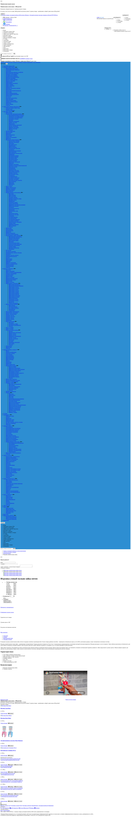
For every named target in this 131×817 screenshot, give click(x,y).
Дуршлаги (11, 149)
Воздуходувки (12, 196)
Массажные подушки (14, 296)
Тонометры (12, 310)
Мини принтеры (10, 85)
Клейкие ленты (13, 199)
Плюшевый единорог (14, 376)
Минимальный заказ (8, 638)
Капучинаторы (12, 152)
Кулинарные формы (14, 155)
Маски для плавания (11, 460)
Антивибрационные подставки (16, 115)
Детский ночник (13, 401)
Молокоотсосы (12, 389)
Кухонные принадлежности (13, 139)
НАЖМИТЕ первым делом (26, 58)
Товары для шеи (10, 319)
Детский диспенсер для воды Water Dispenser (12, 740)
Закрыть (3, 13)
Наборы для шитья (11, 188)
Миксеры (11, 163)
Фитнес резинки (10, 475)
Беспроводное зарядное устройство (15, 72)
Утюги (8, 257)
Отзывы (24, 62)
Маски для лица (10, 282)
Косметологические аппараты (16, 285)
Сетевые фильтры (13, 217)
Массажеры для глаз (14, 287)
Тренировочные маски (12, 472)
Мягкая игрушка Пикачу (15, 370)
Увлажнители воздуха (12, 256)
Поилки (8, 489)
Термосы (9, 254)
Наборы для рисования (14, 409)
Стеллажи (9, 250)
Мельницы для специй (14, 161)
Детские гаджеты (11, 353)
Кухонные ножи (13, 158)
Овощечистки (12, 169)
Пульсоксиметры (13, 306)
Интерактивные (10, 357)
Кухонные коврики (13, 157)
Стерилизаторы (13, 218)
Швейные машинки (14, 224)
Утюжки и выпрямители (15, 325)
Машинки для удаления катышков (17, 204)
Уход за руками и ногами (12, 330)
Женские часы (10, 508)
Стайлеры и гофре (13, 323)
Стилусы (9, 96)
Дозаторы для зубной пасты (15, 117)
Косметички (9, 281)
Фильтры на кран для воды (15, 180)
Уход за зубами (10, 327)
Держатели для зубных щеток (16, 116)
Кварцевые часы (10, 509)
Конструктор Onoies (14, 403)
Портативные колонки (12, 93)
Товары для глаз (10, 315)
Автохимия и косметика (12, 432)
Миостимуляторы (13, 298)
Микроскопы (10, 82)
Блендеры (11, 143)
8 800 (100, 17)
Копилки (9, 138)
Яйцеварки (12, 184)
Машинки (9, 363)
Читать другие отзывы (71, 699)
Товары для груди (11, 316)
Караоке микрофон (11, 78)
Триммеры (9, 320)
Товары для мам (10, 382)
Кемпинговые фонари (14, 238)
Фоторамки (9, 260)
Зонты (8, 417)
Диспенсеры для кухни (14, 148)
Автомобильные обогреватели (16, 443)
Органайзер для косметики (13, 311)
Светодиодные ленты (14, 242)
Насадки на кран (13, 166)
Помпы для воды (13, 172)
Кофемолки (12, 201)
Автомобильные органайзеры (13, 428)
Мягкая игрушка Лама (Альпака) (17, 369)
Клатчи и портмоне (11, 423)
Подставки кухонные (14, 171)
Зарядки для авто (13, 448)
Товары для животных (8, 478)
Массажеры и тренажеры (12, 283)
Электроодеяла (10, 266)
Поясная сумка (10, 420)
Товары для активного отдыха (14, 468)
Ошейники (9, 486)
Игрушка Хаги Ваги (6, 708)
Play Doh (11, 396)
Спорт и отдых (7, 455)
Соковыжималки (13, 176)
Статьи (6, 805)
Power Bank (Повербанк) (12, 68)
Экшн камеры (10, 104)
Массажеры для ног (13, 289)
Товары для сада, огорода (12, 255)
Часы (4, 506)
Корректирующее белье (12, 278)
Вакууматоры (12, 195)
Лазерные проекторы (11, 519)
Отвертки (11, 207)
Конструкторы (10, 359)
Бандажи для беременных (15, 384)
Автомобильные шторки (12, 430)
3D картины (9, 112)
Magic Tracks (12, 395)
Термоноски (9, 467)
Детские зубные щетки (14, 386)
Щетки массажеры (13, 303)
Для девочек (9, 354)
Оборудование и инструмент (13, 441)
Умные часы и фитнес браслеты (10, 106)
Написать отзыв (4, 699)
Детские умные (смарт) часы (13, 107)
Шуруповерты (12, 225)
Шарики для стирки (14, 127)
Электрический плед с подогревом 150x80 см (11, 781)
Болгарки (11, 193)
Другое (8, 105)
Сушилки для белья (13, 220)
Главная (2, 62)
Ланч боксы (9, 186)
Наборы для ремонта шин (15, 450)
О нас (34, 62)
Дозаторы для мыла (13, 118)
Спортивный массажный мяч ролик (9, 796)
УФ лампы (11, 343)
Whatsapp (32, 808)
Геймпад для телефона (12, 74)
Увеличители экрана (11, 100)
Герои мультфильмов (11, 352)
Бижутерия (5, 514)
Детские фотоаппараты (14, 400)
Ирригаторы (9, 276)
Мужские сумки (10, 419)
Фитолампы (9, 258)
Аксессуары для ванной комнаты (14, 114)
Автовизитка (10, 427)
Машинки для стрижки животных (15, 483)
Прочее (11, 378)
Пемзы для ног (12, 337)
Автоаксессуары (7, 425)
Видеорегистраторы (11, 435)
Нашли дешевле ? (7, 602)
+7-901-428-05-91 (5, 808)
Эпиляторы (9, 346)
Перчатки (9, 231)
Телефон (3, 564)
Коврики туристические (12, 459)
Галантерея (6, 414)
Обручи (8, 462)
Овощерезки (12, 168)
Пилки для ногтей (13, 338)
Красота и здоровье (8, 268)
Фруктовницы (12, 181)
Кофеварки (11, 154)
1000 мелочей (6, 505)
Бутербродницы (13, 144)
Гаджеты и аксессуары (8, 67)
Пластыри (11, 339)
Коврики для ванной (14, 121)
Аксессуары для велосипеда (13, 456)
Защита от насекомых (12, 137)
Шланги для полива (11, 262)
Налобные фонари (11, 499)
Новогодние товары (8, 515)
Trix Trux (11, 397)
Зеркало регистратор (11, 438)
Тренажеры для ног (13, 299)
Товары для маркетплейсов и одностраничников (14, 551)
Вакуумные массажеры (14, 284)
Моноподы (9, 87)
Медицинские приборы (12, 304)
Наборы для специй (14, 164)
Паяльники (12, 209)
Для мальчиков (10, 355)
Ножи (8, 500)
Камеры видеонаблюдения (13, 77)
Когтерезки (9, 481)
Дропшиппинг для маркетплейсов (39, 805)
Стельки (11, 341)
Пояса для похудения (11, 314)
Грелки (11, 331)
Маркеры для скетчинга (14, 407)
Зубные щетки (10, 274)
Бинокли (9, 495)
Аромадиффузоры (11, 131)
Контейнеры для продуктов (15, 153)
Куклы (8, 360)
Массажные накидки (14, 294)
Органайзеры (10, 229)
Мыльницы (12, 123)
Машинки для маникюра (15, 336)
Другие (11, 129)
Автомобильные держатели (13, 69)
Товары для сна (10, 317)
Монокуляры (10, 497)
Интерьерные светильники (15, 236)
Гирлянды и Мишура (11, 516)
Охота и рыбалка (7, 494)
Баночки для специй (14, 142)
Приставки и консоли (12, 379)
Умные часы (9, 109)
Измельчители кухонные (15, 150)
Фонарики (11, 249)
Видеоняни (12, 385)
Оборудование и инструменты (14, 192)
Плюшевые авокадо (14, 375)
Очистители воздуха (14, 208)
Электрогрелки (10, 265)
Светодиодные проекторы (15, 244)
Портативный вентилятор (13, 94)
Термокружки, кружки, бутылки (14, 252)
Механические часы (11, 510)
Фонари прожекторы (14, 247)
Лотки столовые (13, 160)
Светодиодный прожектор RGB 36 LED (10, 760)
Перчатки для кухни (14, 170)
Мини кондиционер (11, 187)
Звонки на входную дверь (15, 198)
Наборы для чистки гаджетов (13, 88)
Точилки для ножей (13, 179)
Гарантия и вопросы (17, 62)
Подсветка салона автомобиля (14, 452)
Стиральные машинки (14, 219)
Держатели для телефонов (13, 436)
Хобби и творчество (11, 391)
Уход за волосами (11, 321)
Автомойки (12, 444)
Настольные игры (11, 364)
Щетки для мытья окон (12, 263)
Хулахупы (11, 301)
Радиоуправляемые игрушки (13, 380)
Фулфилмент (30, 62)
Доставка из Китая (26, 805)
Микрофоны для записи (12, 83)
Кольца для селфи (11, 80)
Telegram (37, 808)
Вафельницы (12, 145)
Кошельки (9, 418)
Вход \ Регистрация (5, 810)
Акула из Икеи (12, 366)
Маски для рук (12, 335)
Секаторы (11, 215)
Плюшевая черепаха (14, 374)
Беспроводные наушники (12, 73)
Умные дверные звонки (12, 101)
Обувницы (9, 228)
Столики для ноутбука (12, 98)
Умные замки (12, 223)
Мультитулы (9, 498)
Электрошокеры (10, 503)
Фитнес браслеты (11, 110)
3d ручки (11, 393)
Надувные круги (10, 461)
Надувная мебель (11, 190)
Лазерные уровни (13, 202)
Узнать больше (4, 713)
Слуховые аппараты (14, 308)
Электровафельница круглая (7, 774)
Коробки (9, 513)
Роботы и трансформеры (12, 381)
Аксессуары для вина (14, 141)
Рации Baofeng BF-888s (6, 767)
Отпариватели (10, 230)
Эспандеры (9, 476)
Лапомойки (9, 482)
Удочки (8, 502)
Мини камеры (10, 84)
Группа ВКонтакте (24, 808)
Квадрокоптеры (10, 358)
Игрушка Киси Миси (6, 718)
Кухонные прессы (13, 159)
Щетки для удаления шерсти (13, 492)
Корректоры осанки (11, 279)
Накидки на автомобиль (12, 439)
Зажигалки (9, 136)
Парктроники (12, 451)
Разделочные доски (13, 174)
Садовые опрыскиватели (12, 234)
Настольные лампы (13, 240)
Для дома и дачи (7, 111)
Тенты (8, 466)
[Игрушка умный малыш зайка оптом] (12, 570)
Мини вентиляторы (13, 206)
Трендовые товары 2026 (8, 66)
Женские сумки (10, 416)
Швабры (9, 261)
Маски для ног (12, 333)
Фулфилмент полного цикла (7, 612)
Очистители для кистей (12, 312)
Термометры (12, 309)
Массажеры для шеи (14, 292)
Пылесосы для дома (14, 214)
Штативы (9, 102)
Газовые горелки (13, 197)
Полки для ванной (13, 126)
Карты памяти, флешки (12, 79)
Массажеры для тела (14, 290)
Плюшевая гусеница (14, 371)
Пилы (10, 212)
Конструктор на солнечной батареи (17, 405)
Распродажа (6, 520)
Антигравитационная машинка (16, 398)
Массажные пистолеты (14, 295)
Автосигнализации (13, 445)
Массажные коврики (14, 293)
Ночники (11, 241)
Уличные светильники (14, 245)
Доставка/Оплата (8, 62)
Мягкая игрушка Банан (14, 368)
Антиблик (9, 433)
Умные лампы (12, 246)
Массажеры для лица (14, 288)
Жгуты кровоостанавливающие (14, 272)
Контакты (38, 62)
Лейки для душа (13, 122)
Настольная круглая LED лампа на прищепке (11, 789)
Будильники (9, 132)
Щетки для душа (13, 128)
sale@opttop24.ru (14, 808)
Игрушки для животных (12, 479)
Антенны (9, 71)
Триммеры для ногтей (14, 342)
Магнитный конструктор (15, 406)
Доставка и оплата (7, 639)
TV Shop (5, 413)
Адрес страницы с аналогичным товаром (10, 566)
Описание (5, 635)
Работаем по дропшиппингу (7, 607)
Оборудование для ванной (15, 125)
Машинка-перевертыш (14, 408)
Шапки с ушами (13, 412)
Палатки (9, 463)
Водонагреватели (11, 134)
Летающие (9, 362)
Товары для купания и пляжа (13, 470)
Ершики (11, 120)
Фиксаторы (9, 473)
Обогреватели (10, 191)
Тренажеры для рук (13, 300)
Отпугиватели (10, 484)
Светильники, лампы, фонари (14, 235)
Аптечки (9, 269)
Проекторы (9, 95)
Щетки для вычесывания (12, 490)
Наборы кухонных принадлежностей (18, 165)
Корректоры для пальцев (15, 332)
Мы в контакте (4, 632)
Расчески (11, 322)
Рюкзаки (9, 424)
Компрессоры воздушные (15, 449)
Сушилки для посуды (14, 177)
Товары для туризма (11, 471)
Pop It (8, 351)
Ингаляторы (12, 305)
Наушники (9, 89)
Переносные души (13, 211)
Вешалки (9, 133)
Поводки (9, 488)
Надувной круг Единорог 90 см (8, 750)
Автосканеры (12, 446)
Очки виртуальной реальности (14, 90)
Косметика (9, 347)
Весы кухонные (13, 147)
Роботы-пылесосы (11, 233)
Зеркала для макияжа (11, 273)
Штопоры (11, 182)
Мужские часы (10, 511)
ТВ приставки (10, 99)
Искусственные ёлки (11, 517)
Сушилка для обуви (11, 251)
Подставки (9, 91)
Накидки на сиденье (11, 440)
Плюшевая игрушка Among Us (16, 373)
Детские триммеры (13, 387)
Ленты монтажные (13, 203)
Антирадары (9, 434)
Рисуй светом (12, 411)
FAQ (21, 805)
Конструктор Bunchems (14, 402)
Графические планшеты (12, 75)
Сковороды (12, 175)
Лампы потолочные (14, 239)
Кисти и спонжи (10, 277)
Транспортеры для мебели (15, 222)
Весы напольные (10, 271)
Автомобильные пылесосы (13, 429)
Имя (2, 562)
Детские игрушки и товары (9, 349)
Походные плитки (13, 213)
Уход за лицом (10, 328)
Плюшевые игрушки (11, 365)
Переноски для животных (13, 487)
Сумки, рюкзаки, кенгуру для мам (15, 422)
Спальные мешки (11, 465)
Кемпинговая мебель (11, 457)
